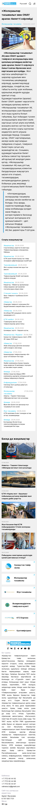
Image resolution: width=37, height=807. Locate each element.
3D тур (4, 804)
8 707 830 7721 (8, 799)
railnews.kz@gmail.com (11, 786)
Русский (23, 4)
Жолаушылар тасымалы (11, 24)
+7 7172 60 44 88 (9, 781)
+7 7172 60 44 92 (9, 779)
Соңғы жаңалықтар (12, 239)
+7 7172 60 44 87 (9, 784)
